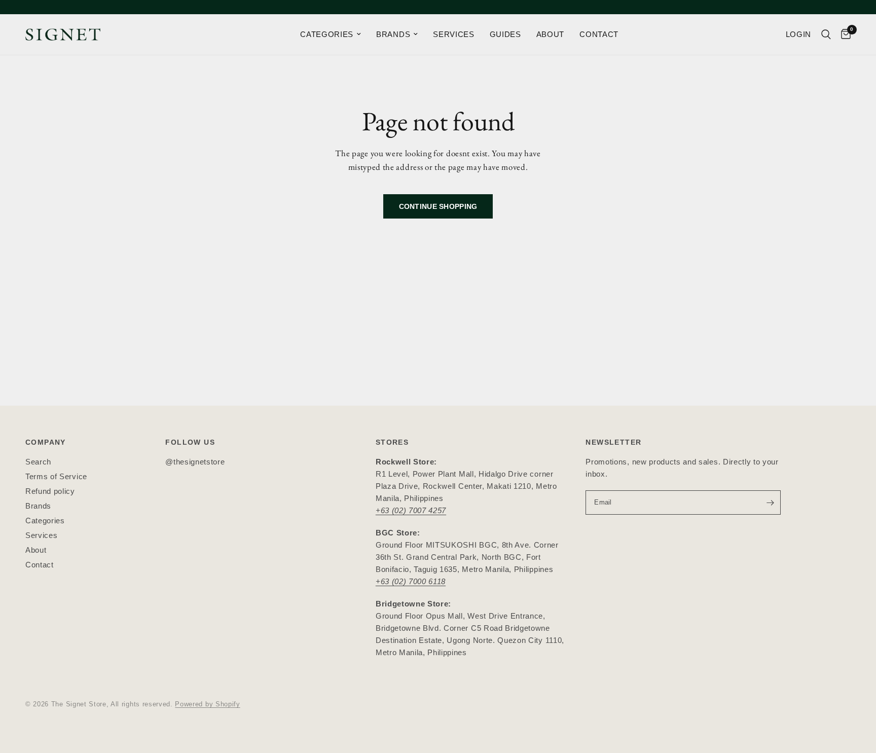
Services (41, 535)
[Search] (826, 34)
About (35, 550)
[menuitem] (331, 34)
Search (38, 461)
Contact (39, 564)
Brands (38, 505)
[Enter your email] (770, 502)
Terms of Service (56, 476)
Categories (45, 520)
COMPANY (45, 442)
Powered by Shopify (207, 704)
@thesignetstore (195, 461)
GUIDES (505, 34)
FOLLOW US (190, 442)
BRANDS (393, 34)
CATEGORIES (326, 34)
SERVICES (453, 34)
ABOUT (550, 34)
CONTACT (598, 34)
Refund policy (50, 491)
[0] (843, 34)
